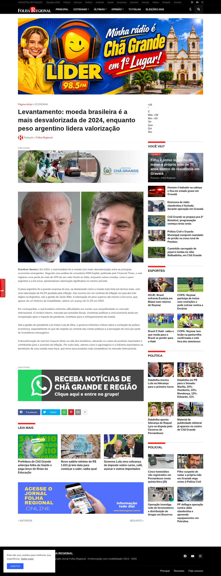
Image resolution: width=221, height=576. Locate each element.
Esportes (134, 2)
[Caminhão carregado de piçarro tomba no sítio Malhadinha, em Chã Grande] (156, 252)
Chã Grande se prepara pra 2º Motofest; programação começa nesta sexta (185, 220)
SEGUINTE (136, 520)
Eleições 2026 (53, 2)
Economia (122, 2)
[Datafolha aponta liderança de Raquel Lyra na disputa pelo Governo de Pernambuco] (161, 409)
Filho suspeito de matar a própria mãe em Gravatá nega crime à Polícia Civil (189, 476)
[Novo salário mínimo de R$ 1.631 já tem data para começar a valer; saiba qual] (80, 446)
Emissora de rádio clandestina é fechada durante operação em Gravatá (185, 205)
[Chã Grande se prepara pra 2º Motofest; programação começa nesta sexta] (156, 220)
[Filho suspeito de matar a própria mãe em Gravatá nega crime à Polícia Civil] (190, 461)
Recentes (179, 570)
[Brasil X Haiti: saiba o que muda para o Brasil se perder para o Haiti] (161, 321)
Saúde (110, 2)
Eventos (177, 2)
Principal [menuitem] (62, 9)
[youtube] (197, 2)
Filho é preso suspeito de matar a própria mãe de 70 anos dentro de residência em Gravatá (175, 166)
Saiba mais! (27, 558)
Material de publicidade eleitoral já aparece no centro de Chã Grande (189, 424)
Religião (166, 2)
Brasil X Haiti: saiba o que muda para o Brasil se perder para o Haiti (161, 336)
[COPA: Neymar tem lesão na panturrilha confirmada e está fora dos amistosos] (190, 321)
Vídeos (155, 2)
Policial (66, 2)
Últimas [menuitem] (99, 9)
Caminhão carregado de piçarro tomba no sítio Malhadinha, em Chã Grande (184, 252)
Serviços (78, 2)
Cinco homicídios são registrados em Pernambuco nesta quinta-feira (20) (159, 476)
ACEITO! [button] (15, 566)
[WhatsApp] (64, 412)
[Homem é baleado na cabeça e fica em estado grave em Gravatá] (156, 191)
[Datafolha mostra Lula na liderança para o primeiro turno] (161, 369)
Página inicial (25, 104)
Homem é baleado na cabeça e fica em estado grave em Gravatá (184, 191)
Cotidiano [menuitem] (80, 9)
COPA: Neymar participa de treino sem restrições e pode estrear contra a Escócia (190, 302)
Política (88, 2)
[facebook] (192, 2)
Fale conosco (196, 570)
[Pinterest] (71, 412)
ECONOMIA (41, 104)
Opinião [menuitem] (117, 9)
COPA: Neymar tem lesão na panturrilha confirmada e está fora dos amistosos (189, 336)
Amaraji (145, 2)
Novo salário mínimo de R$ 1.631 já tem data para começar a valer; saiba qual (79, 465)
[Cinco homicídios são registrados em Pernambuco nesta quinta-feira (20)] (161, 461)
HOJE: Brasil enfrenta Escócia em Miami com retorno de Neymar (160, 300)
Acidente (100, 2)
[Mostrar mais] (85, 412)
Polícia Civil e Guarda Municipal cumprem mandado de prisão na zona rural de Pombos (185, 236)
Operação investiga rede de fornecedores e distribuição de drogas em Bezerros (161, 509)
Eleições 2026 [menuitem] (155, 9)
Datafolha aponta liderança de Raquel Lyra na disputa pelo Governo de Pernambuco (160, 426)
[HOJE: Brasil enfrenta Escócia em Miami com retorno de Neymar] (161, 284)
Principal (165, 570)
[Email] (78, 412)
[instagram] (202, 2)
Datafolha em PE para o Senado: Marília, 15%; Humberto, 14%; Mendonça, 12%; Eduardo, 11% (187, 388)
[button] (190, 9)
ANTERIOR (26, 520)
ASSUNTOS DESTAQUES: (30, 2)
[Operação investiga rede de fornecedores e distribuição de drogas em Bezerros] (161, 494)
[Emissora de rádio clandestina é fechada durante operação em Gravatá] (156, 206)
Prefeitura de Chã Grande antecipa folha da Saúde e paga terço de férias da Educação (35, 467)
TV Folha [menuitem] (135, 9)
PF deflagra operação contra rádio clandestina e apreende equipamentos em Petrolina (190, 513)
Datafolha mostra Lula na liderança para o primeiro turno (161, 383)
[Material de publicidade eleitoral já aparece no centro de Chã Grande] (190, 409)
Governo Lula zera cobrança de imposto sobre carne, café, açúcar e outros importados (123, 465)
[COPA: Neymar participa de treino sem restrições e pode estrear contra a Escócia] (190, 284)
